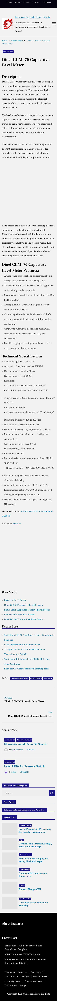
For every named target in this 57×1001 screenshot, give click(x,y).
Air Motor (9, 976)
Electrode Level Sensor (15, 600)
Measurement (8, 52)
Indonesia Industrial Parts (32, 17)
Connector (23, 972)
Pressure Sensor (40, 976)
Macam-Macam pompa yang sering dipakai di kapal (33, 860)
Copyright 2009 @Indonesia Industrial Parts (28, 993)
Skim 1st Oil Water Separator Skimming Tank (26, 668)
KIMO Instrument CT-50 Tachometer (22, 644)
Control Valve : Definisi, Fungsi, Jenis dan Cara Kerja (35, 845)
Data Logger (36, 972)
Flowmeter (10, 972)
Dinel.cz (16, 523)
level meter (48, 678)
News (36, 2)
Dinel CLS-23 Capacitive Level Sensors (23, 605)
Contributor (47, 2)
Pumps (23, 985)
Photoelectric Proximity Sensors (19, 614)
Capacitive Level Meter (19, 678)
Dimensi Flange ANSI (30, 889)
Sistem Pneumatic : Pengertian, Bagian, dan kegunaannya (35, 830)
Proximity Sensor (13, 981)
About (17, 2)
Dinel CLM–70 (36, 678)
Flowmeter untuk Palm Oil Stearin (25, 744)
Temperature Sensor (33, 981)
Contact (27, 2)
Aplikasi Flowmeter (24, 740)
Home (9, 2)
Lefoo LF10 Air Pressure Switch (24, 766)
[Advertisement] (28, 192)
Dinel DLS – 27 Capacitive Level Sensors (24, 619)
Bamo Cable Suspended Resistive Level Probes (27, 609)
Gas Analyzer (23, 976)
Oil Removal (11, 985)
